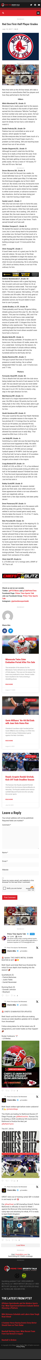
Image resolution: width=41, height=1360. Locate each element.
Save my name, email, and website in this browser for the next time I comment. (18, 881)
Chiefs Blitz (11, 951)
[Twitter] (31, 5)
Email (5, 861)
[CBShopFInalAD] (20, 84)
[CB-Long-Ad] (20, 578)
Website (5, 870)
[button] (38, 13)
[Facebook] (35, 5)
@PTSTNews (14, 591)
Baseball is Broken (9, 1340)
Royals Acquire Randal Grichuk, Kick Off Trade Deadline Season (19, 778)
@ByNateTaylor (7, 1124)
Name (5, 853)
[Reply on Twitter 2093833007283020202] (3, 1180)
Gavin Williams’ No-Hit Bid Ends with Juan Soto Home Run (19, 722)
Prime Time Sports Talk (24, 593)
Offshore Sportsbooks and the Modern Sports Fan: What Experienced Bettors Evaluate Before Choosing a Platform (20, 1305)
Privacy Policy (20, 1346)
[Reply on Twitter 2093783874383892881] (3, 1240)
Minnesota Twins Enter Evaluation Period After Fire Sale (20, 660)
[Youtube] (39, 5)
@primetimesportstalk (20, 601)
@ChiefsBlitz (23, 951)
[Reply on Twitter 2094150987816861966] (3, 1090)
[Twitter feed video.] (20, 1226)
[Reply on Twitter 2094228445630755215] (3, 995)
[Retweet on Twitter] (5, 947)
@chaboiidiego (12, 1109)
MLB (16, 29)
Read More (9, 684)
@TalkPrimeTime (30, 591)
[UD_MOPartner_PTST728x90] (20, 276)
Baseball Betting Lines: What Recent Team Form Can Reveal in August (18, 1332)
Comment (6, 825)
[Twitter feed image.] (20, 1064)
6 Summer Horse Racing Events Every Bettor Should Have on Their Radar (19, 1324)
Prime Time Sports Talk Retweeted (17, 947)
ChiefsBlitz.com (21, 1254)
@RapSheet (9, 1204)
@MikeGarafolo (22, 1117)
